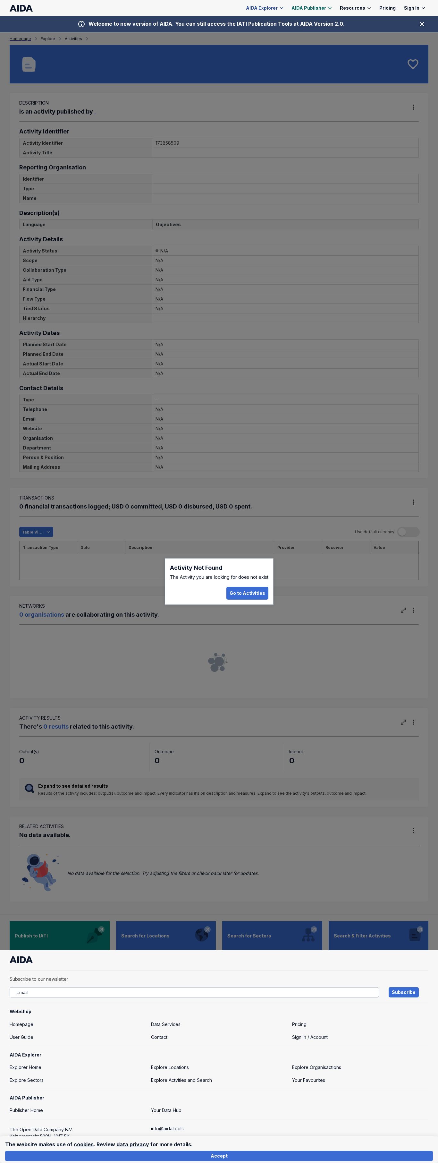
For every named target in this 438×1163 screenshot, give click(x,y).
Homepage (21, 1024)
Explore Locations (170, 1067)
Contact (159, 1037)
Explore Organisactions (316, 1067)
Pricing (387, 8)
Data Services (166, 1024)
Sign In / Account (310, 1037)
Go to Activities (247, 593)
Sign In (411, 8)
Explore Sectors (27, 1080)
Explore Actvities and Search (181, 1080)
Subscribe (404, 992)
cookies (84, 1144)
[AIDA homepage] (21, 8)
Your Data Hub (166, 1110)
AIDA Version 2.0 (321, 24)
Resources (352, 8)
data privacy (132, 1144)
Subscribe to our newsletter (39, 979)
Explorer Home (25, 1067)
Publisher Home (26, 1110)
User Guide (21, 1037)
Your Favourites (308, 1080)
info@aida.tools (167, 1128)
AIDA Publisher (308, 8)
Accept (219, 1156)
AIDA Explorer (262, 8)
